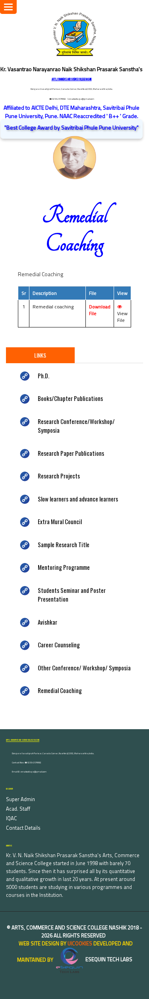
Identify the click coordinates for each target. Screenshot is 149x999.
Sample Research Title (63, 544)
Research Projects (59, 475)
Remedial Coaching (60, 690)
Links (40, 355)
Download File (99, 310)
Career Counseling (59, 644)
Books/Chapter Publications (70, 398)
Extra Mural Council (60, 521)
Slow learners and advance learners (78, 498)
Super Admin (20, 799)
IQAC (11, 818)
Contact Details (23, 828)
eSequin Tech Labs (108, 959)
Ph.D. (43, 375)
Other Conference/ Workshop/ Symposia (84, 667)
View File (122, 317)
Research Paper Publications (71, 453)
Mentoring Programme (64, 567)
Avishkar (47, 622)
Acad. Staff (18, 809)
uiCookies (80, 943)
